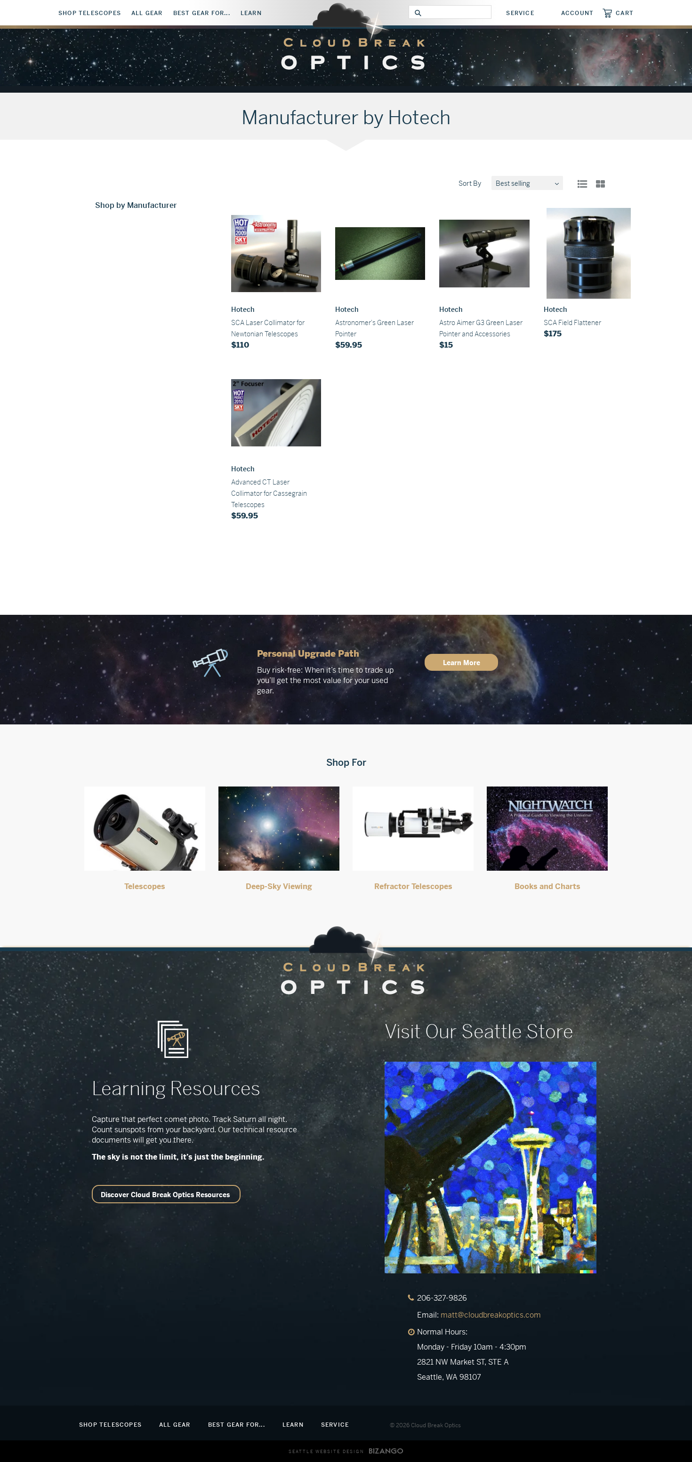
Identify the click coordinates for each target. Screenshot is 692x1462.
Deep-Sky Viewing (279, 886)
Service (520, 13)
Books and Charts (547, 886)
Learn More (461, 663)
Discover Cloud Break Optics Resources (165, 1195)
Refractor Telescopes (413, 886)
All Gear (147, 13)
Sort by (470, 183)
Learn (251, 13)
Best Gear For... (201, 13)
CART (625, 13)
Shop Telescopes (89, 13)
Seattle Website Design (326, 1451)
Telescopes (144, 886)
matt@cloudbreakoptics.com (491, 1315)
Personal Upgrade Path (308, 653)
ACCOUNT (577, 13)
